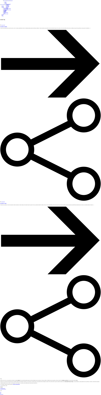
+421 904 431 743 (2, 388)
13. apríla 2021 (3, 201)
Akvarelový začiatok (3, 26)
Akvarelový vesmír (3, 203)
